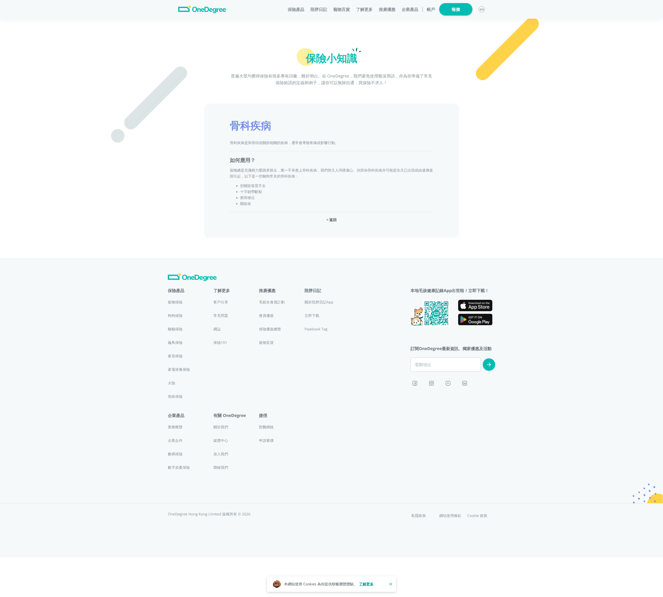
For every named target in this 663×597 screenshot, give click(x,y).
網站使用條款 (450, 515)
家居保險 (175, 356)
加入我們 (220, 454)
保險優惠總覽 (270, 329)
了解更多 (366, 584)
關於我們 (220, 427)
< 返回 (331, 219)
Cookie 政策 (477, 515)
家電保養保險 (179, 369)
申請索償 (266, 440)
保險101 (220, 342)
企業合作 (175, 440)
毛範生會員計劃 (272, 302)
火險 (171, 383)
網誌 (217, 329)
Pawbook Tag (316, 329)
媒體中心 (220, 440)
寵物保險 (175, 302)
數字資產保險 (179, 467)
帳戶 (431, 9)
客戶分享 (220, 302)
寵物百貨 (341, 9)
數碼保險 (175, 454)
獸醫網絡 (266, 427)
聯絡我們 (220, 467)
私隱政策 (418, 515)
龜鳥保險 (175, 342)
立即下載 (312, 315)
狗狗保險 (175, 315)
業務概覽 (175, 427)
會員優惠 (266, 315)
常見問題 (220, 315)
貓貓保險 (175, 329)
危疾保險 (175, 396)
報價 (456, 9)
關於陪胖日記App (319, 302)
